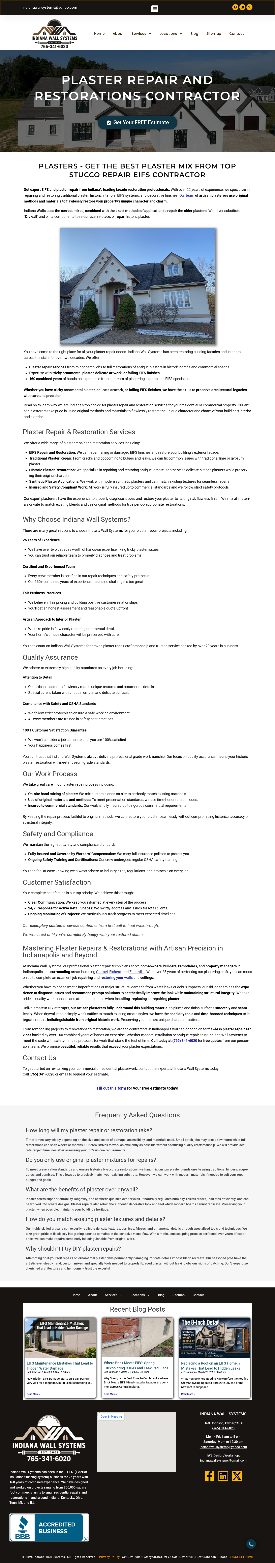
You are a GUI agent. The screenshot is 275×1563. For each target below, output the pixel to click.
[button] (154, 8)
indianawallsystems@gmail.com (223, 1460)
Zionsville (137, 972)
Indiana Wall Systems (49, 1557)
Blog (194, 33)
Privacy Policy (109, 1557)
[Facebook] (235, 7)
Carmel (102, 972)
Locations (168, 33)
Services (139, 33)
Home (99, 33)
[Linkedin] (242, 7)
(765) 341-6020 (184, 1040)
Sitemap (213, 33)
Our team (186, 195)
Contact (236, 33)
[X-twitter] (249, 7)
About (118, 33)
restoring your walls (116, 977)
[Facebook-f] (209, 1476)
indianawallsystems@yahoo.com (50, 7)
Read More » (33, 1394)
